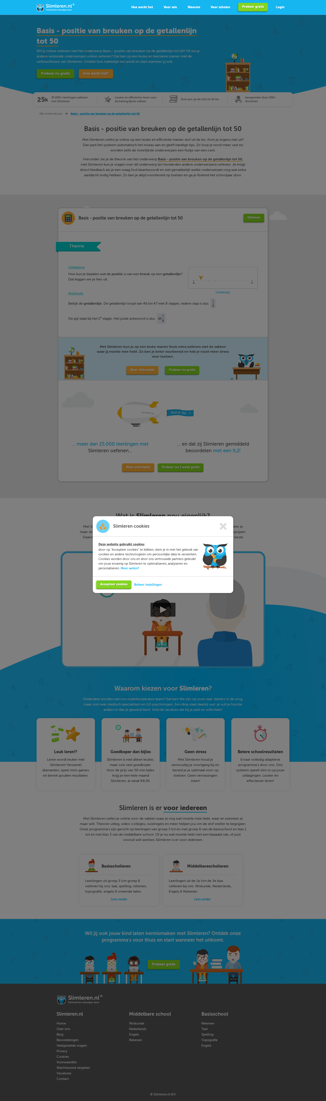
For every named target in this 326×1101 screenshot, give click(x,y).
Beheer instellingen (148, 584)
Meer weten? (130, 568)
